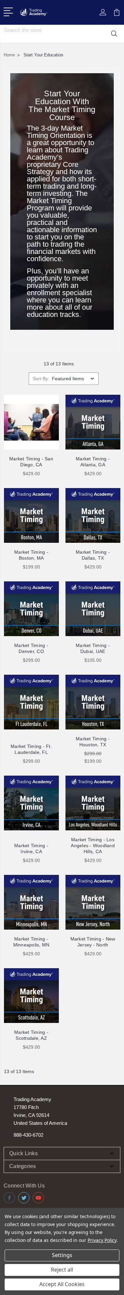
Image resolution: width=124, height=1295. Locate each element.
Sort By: (41, 378)
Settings (62, 1255)
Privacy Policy (102, 1240)
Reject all (62, 1269)
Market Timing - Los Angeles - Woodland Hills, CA (93, 845)
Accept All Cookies (62, 1284)
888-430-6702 (28, 1135)
